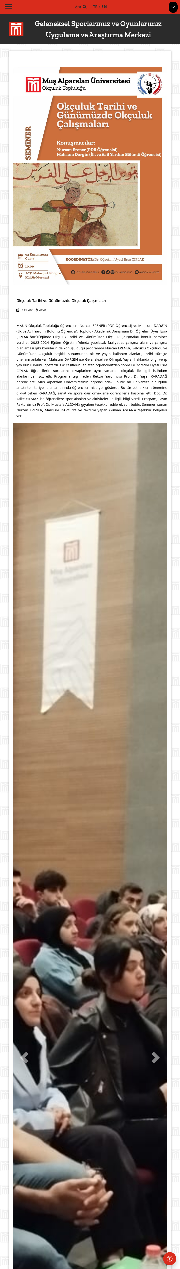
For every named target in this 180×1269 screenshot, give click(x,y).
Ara (78, 6)
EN (104, 6)
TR (95, 6)
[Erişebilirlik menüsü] (169, 1258)
